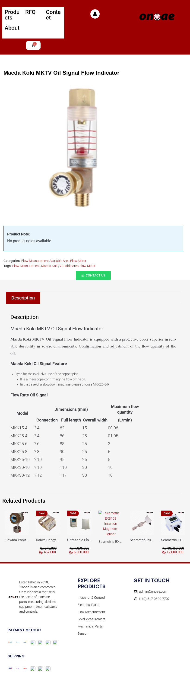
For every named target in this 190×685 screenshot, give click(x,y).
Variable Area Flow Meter (68, 261)
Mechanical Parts (90, 626)
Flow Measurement (35, 261)
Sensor (83, 633)
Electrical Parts (88, 605)
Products (12, 15)
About (12, 28)
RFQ (30, 12)
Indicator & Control (91, 597)
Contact (53, 15)
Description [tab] (23, 298)
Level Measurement (91, 619)
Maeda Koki (49, 266)
